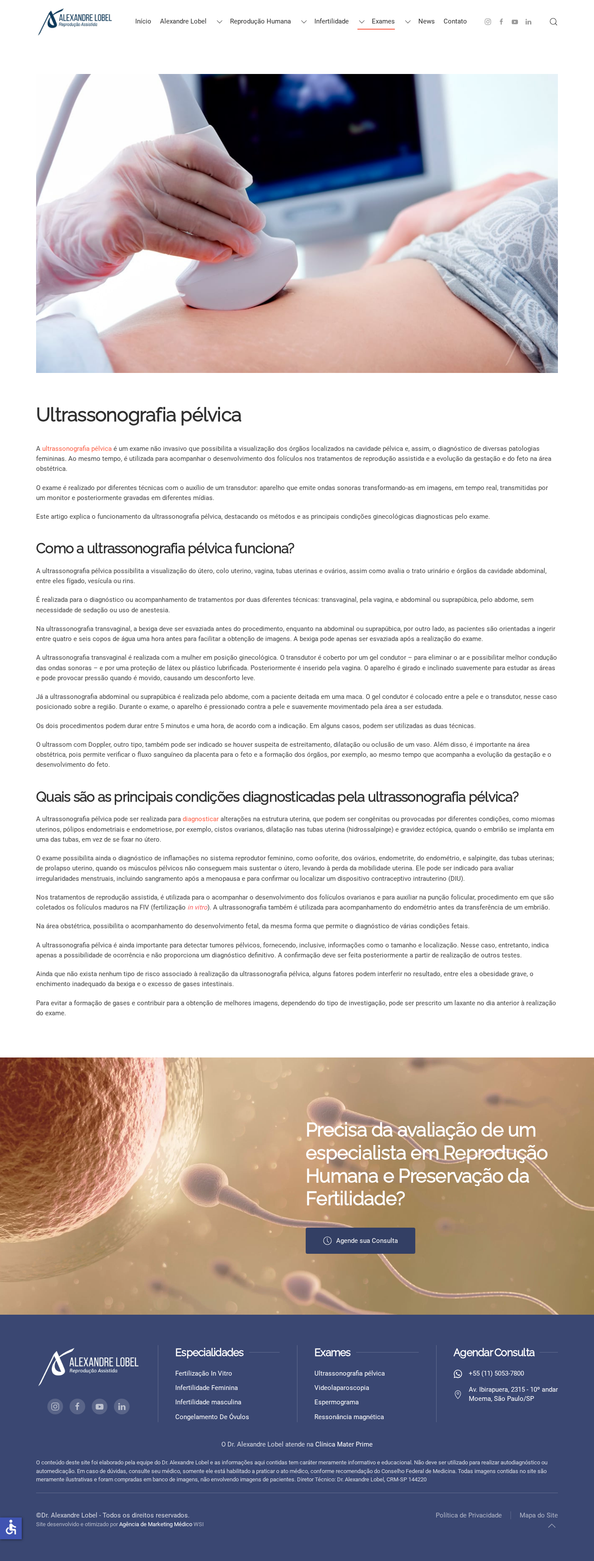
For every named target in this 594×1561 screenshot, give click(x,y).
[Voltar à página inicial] (75, 21)
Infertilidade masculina (208, 1402)
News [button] (426, 21)
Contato (455, 21)
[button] (553, 21)
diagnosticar (201, 819)
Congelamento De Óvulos (212, 1417)
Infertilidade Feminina (206, 1388)
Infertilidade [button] (331, 21)
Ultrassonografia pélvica (349, 1373)
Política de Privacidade (469, 1515)
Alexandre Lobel (183, 21)
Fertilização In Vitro (203, 1373)
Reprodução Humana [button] (260, 21)
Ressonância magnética (349, 1417)
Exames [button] (383, 21)
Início (143, 21)
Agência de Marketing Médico (155, 1524)
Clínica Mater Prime (344, 1444)
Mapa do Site (539, 1515)
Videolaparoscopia (341, 1388)
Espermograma (336, 1402)
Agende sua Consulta (367, 1241)
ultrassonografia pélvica (77, 449)
